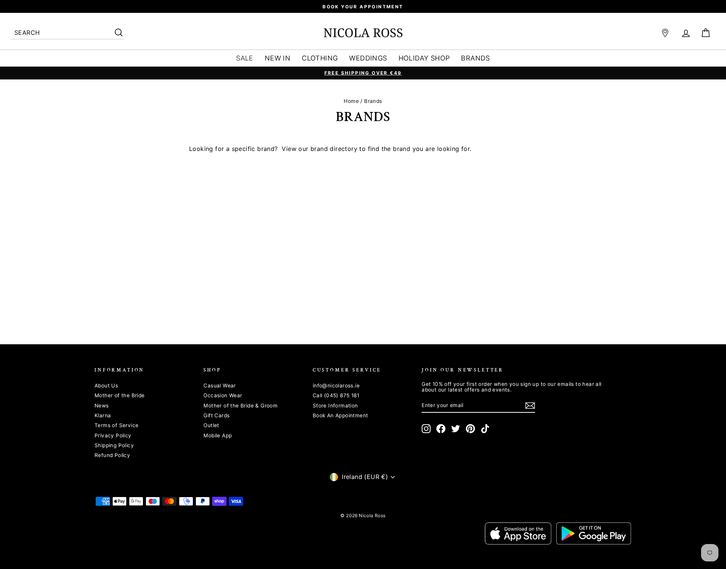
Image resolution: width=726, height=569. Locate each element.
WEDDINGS (368, 58)
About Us (106, 385)
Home (351, 101)
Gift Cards (216, 415)
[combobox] (67, 33)
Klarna (103, 415)
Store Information (335, 406)
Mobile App (217, 435)
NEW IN (277, 58)
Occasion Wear (222, 395)
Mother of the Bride (120, 395)
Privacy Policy (113, 435)
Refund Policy (112, 455)
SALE (244, 58)
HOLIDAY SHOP (424, 58)
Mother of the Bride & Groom (240, 406)
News (102, 406)
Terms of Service (116, 425)
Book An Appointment (340, 415)
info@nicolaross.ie (336, 385)
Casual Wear (219, 385)
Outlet (211, 425)
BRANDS (475, 58)
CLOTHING (320, 58)
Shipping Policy (114, 445)
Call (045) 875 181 (336, 395)
